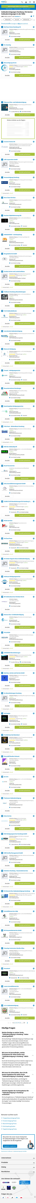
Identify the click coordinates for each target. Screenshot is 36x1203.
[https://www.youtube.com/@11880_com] (21, 1198)
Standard (17, 16)
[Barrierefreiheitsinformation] (30, 2)
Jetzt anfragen (25, 1018)
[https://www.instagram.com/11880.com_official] (8, 1198)
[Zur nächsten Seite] (27, 1023)
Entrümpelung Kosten (9, 1126)
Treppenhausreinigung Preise (11, 1118)
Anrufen (7, 39)
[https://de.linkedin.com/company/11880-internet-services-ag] (17, 1198)
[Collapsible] (32, 1034)
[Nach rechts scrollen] (33, 20)
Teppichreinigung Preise (10, 1129)
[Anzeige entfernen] (35, 1197)
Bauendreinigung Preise (9, 1123)
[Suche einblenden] (22, 2)
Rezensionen (24, 478)
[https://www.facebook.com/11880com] (3, 1198)
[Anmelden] (26, 2)
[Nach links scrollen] (2, 20)
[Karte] (31, 16)
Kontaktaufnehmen (24, 848)
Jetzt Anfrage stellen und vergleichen (18, 6)
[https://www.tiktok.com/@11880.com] (12, 1198)
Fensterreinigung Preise (9, 1121)
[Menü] (34, 2)
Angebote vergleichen (10, 1146)
